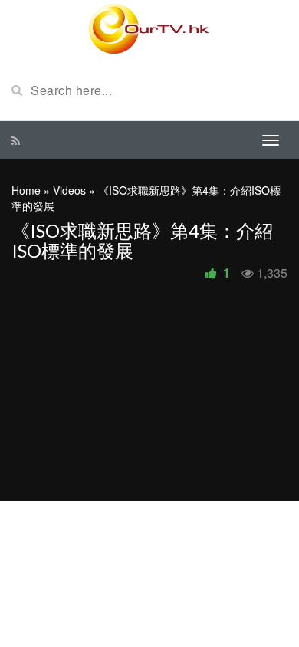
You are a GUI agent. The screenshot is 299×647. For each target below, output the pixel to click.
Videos (69, 190)
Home (26, 190)
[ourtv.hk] (150, 29)
